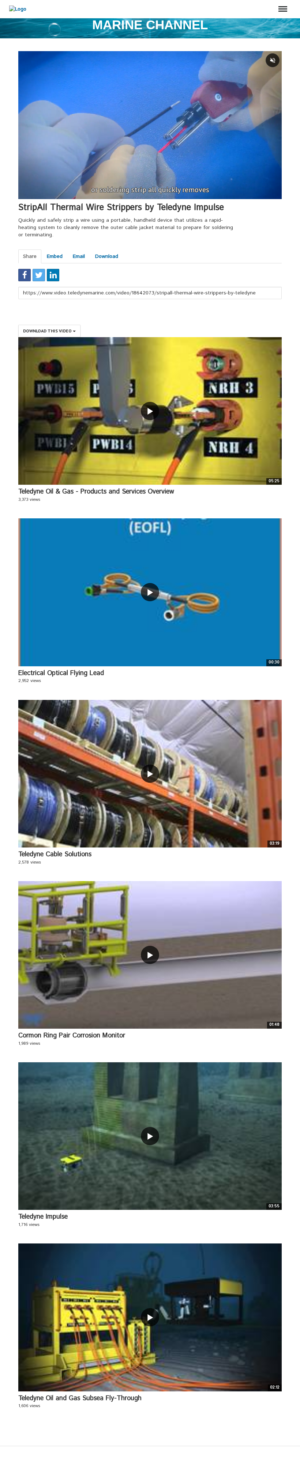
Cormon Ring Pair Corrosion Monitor (71, 1035)
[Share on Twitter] (39, 275)
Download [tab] (106, 256)
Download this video (48, 331)
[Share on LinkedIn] (53, 275)
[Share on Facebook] (24, 275)
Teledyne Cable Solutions (54, 854)
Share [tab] (30, 256)
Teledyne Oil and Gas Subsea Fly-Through (80, 1398)
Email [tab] (79, 256)
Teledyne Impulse (43, 1217)
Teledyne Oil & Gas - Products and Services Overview (96, 491)
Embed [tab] (55, 256)
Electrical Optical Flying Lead (61, 673)
